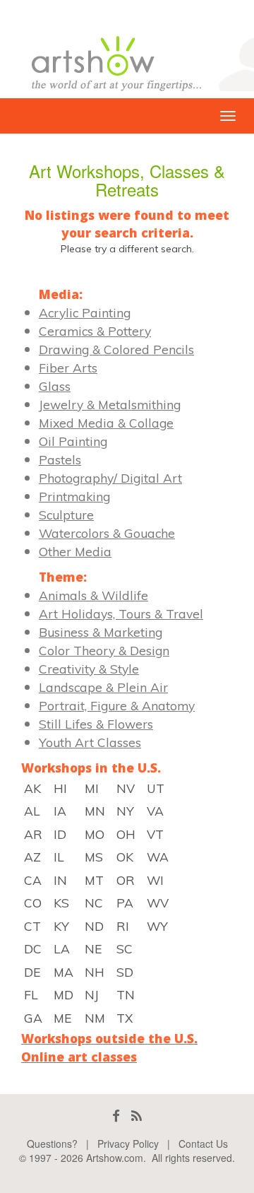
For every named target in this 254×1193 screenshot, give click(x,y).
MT (94, 880)
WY (157, 926)
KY (61, 926)
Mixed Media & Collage (106, 422)
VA (155, 810)
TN (125, 994)
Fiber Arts (68, 367)
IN (60, 880)
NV (125, 788)
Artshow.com (114, 1158)
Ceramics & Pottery (95, 331)
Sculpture (66, 514)
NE (93, 948)
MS (94, 856)
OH (125, 834)
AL (32, 810)
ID (60, 834)
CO (33, 902)
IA (60, 810)
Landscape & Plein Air (103, 687)
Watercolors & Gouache (107, 533)
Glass (55, 386)
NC (94, 902)
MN (95, 810)
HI (60, 788)
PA (124, 902)
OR (125, 880)
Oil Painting (73, 441)
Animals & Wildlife (93, 595)
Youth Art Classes (90, 742)
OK (124, 856)
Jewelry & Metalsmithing (110, 404)
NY (125, 810)
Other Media (75, 551)
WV (158, 902)
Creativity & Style (89, 668)
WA (158, 856)
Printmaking (74, 496)
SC (124, 948)
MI (92, 788)
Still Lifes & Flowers (96, 723)
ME (62, 1017)
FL (31, 994)
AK (32, 788)
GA (33, 1017)
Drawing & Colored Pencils (116, 349)
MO (94, 834)
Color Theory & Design (104, 650)
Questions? (52, 1143)
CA (33, 880)
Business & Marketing (100, 632)
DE (32, 972)
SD (124, 972)
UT (155, 788)
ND (94, 926)
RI (122, 926)
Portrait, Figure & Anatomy (117, 705)
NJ (92, 994)
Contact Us (203, 1143)
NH (94, 972)
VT (155, 834)
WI (155, 880)
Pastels (60, 459)
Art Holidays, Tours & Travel (121, 613)
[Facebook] (116, 1115)
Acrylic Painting (85, 312)
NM (95, 1017)
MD (63, 994)
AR (33, 834)
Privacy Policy (128, 1143)
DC (33, 948)
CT (32, 926)
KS (61, 902)
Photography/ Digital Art (110, 478)
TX (124, 1017)
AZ (32, 856)
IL (59, 856)
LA (62, 948)
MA (63, 972)
